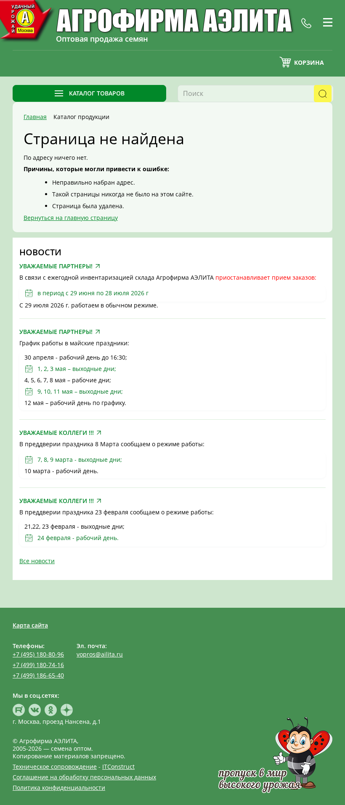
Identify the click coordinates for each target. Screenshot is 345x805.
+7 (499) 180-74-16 (38, 665)
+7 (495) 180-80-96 (38, 654)
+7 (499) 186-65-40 (38, 675)
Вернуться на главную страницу (71, 218)
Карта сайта (30, 625)
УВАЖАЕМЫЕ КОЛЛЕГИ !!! (56, 433)
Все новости (37, 561)
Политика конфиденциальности (59, 788)
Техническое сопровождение (55, 767)
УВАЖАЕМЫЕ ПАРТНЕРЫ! (56, 266)
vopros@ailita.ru (100, 654)
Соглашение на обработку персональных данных (84, 777)
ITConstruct (118, 767)
